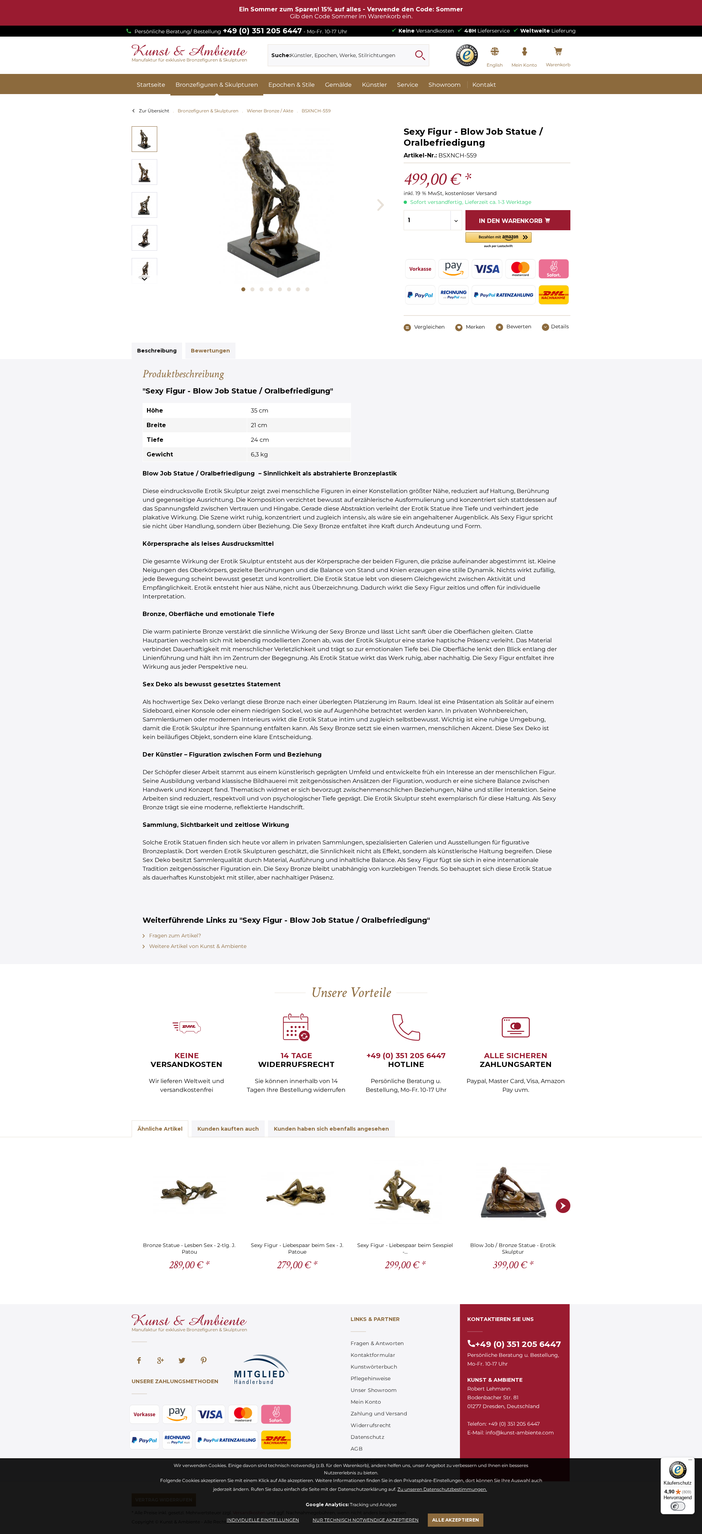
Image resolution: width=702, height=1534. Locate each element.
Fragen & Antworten (377, 1343)
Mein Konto (366, 1402)
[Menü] (690, 1461)
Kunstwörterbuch (374, 1366)
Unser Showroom (374, 1390)
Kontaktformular (373, 1355)
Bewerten (518, 326)
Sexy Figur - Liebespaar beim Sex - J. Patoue (297, 1248)
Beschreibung (157, 350)
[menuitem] (349, 55)
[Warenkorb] (558, 51)
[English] (495, 51)
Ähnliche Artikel (159, 1129)
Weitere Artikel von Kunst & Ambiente (197, 946)
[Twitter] (182, 1361)
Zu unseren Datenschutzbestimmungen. (442, 1489)
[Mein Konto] (524, 51)
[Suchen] (420, 55)
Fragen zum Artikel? (174, 935)
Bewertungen (210, 350)
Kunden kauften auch (228, 1129)
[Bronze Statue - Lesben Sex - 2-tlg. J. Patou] (189, 1192)
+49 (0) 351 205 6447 (262, 30)
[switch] (678, 1506)
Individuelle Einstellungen (263, 1520)
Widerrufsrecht (371, 1425)
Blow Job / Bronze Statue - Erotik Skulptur (512, 1248)
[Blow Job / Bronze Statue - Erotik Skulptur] (512, 1192)
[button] (498, 240)
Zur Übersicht (154, 110)
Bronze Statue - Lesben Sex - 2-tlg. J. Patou (189, 1248)
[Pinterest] (203, 1361)
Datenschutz (367, 1437)
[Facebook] (139, 1361)
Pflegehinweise (371, 1378)
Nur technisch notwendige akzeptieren (366, 1520)
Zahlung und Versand (379, 1413)
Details (560, 326)
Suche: (281, 55)
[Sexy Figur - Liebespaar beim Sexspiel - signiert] (404, 1192)
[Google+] (160, 1361)
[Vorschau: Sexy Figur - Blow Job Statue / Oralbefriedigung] (144, 139)
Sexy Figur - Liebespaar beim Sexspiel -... (405, 1248)
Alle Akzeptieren (455, 1520)
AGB (357, 1448)
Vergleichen (429, 327)
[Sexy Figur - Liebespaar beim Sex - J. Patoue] (297, 1192)
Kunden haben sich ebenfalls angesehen (331, 1129)
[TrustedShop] (467, 55)
